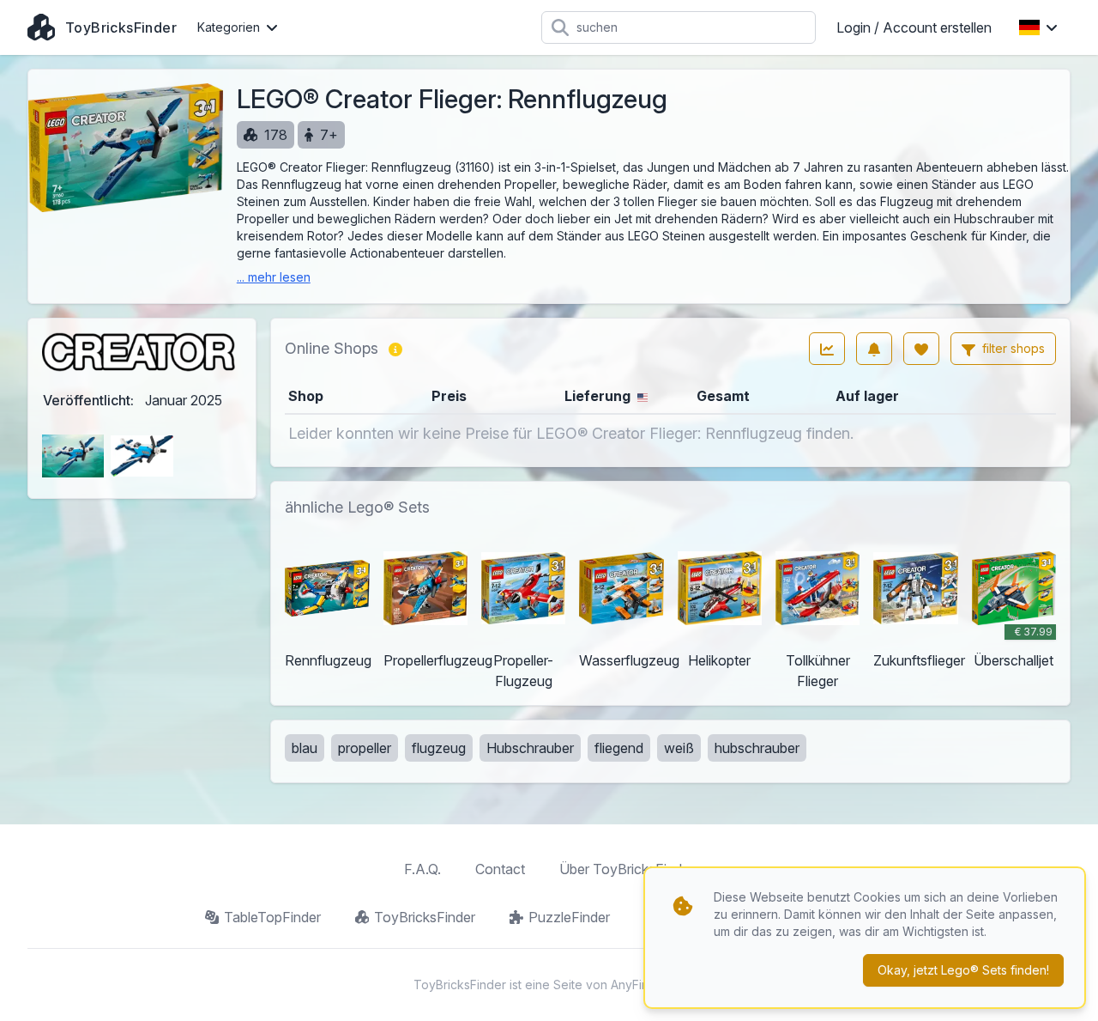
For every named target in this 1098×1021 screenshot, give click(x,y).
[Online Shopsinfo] (395, 348)
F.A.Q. (422, 869)
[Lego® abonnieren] (874, 348)
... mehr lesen (274, 277)
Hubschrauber (530, 748)
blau (304, 748)
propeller (364, 748)
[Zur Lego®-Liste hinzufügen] (921, 348)
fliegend (618, 748)
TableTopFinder (272, 917)
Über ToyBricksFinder (626, 869)
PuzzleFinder (569, 917)
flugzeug (439, 748)
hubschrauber (757, 748)
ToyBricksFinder (424, 917)
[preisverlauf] (827, 348)
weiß (679, 748)
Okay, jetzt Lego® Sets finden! (963, 970)
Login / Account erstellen (914, 27)
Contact (500, 869)
